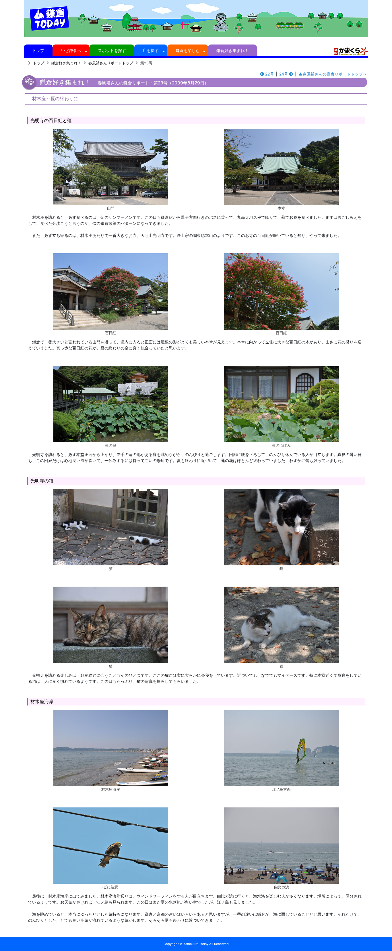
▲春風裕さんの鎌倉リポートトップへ (332, 73)
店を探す (150, 50)
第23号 (146, 63)
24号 (283, 73)
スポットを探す (112, 50)
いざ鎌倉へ (71, 50)
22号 (269, 73)
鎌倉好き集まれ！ (232, 50)
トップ (38, 50)
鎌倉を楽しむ (187, 50)
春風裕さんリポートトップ (110, 63)
